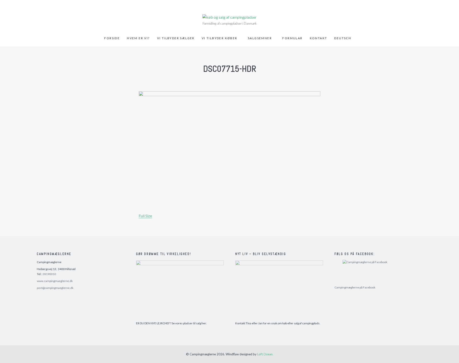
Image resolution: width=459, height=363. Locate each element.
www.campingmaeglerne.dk (55, 281)
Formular (292, 38)
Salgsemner (260, 38)
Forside (112, 38)
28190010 (49, 274)
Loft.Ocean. (265, 354)
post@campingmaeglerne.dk (55, 288)
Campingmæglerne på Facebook (354, 287)
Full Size (145, 215)
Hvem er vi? (138, 38)
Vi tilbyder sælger (176, 38)
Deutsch (342, 38)
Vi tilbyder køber (219, 38)
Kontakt (318, 38)
